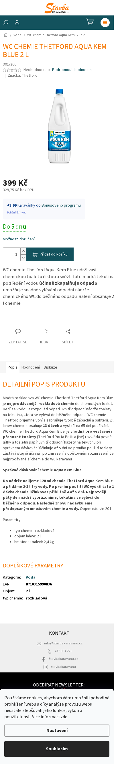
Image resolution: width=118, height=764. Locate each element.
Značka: (23, 75)
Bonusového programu (61, 205)
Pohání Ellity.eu (16, 213)
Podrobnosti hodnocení (72, 70)
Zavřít (13, 320)
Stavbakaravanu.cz (63, 658)
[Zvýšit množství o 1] (23, 251)
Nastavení (57, 730)
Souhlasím (57, 749)
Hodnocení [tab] (30, 367)
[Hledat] (5, 22)
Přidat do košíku (54, 254)
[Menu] (105, 22)
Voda (31, 577)
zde (63, 717)
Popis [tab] (12, 367)
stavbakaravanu (63, 666)
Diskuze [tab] (50, 367)
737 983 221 (63, 651)
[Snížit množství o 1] (23, 257)
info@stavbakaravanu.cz (63, 643)
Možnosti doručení (19, 239)
